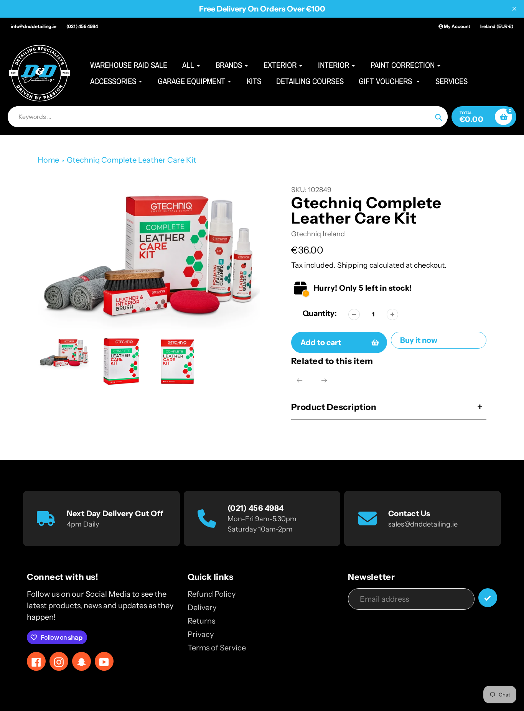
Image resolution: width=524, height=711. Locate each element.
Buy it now (418, 340)
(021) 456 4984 (82, 26)
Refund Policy (212, 594)
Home (48, 160)
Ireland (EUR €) (496, 26)
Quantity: (320, 313)
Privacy (201, 634)
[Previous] (299, 380)
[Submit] (487, 597)
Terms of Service (217, 647)
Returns (201, 620)
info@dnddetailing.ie (33, 26)
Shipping (352, 265)
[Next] (324, 380)
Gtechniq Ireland (318, 234)
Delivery (202, 607)
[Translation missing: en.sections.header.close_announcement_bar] (514, 9)
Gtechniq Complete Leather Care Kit (131, 160)
